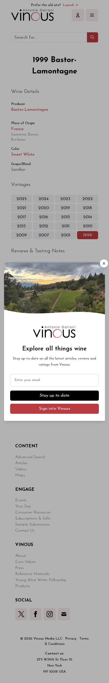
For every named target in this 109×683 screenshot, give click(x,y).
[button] (104, 263)
